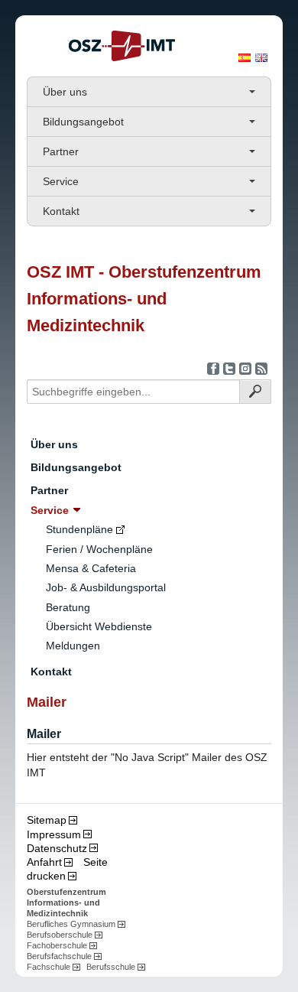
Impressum (54, 834)
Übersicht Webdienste (99, 626)
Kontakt (61, 211)
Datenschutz (57, 848)
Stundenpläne (79, 529)
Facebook (213, 369)
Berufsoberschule (59, 934)
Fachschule (48, 966)
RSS (261, 369)
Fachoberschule (57, 945)
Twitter (229, 369)
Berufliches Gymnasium (71, 924)
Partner (61, 151)
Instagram (245, 369)
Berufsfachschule (59, 956)
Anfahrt (44, 862)
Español (244, 58)
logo (122, 46)
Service (61, 181)
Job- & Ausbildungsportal (106, 587)
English (261, 58)
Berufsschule (110, 966)
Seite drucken (67, 869)
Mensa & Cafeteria (91, 568)
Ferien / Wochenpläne (99, 549)
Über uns (65, 92)
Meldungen (73, 645)
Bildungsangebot (83, 121)
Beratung (68, 607)
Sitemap (46, 820)
